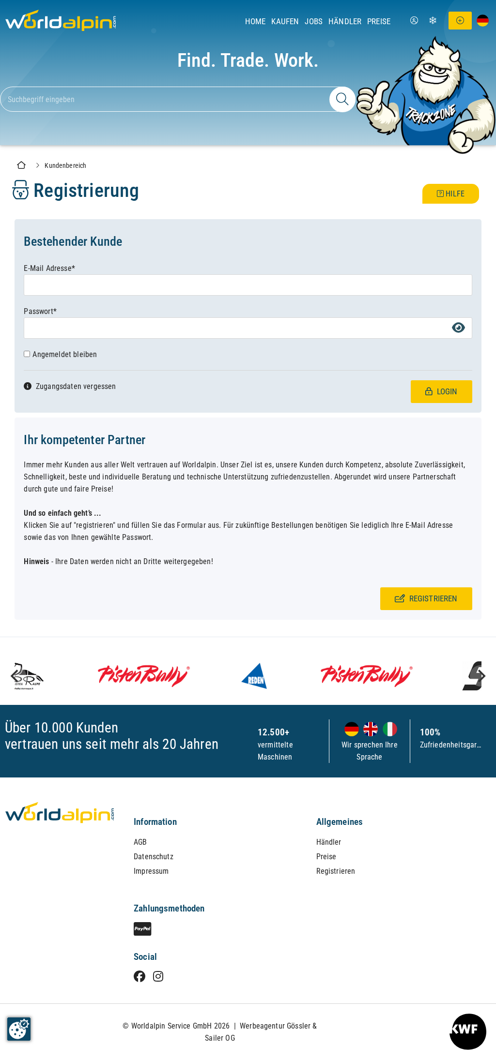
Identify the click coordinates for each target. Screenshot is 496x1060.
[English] (369, 729)
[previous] (15, 676)
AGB (140, 842)
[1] (342, 99)
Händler (344, 21)
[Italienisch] (388, 729)
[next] (480, 676)
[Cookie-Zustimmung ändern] (19, 1029)
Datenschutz (153, 856)
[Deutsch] (351, 729)
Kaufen (285, 21)
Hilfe (454, 193)
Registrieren (336, 871)
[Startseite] (58, 42)
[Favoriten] (433, 20)
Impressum (151, 871)
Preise (378, 21)
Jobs (314, 21)
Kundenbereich (65, 166)
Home (255, 21)
